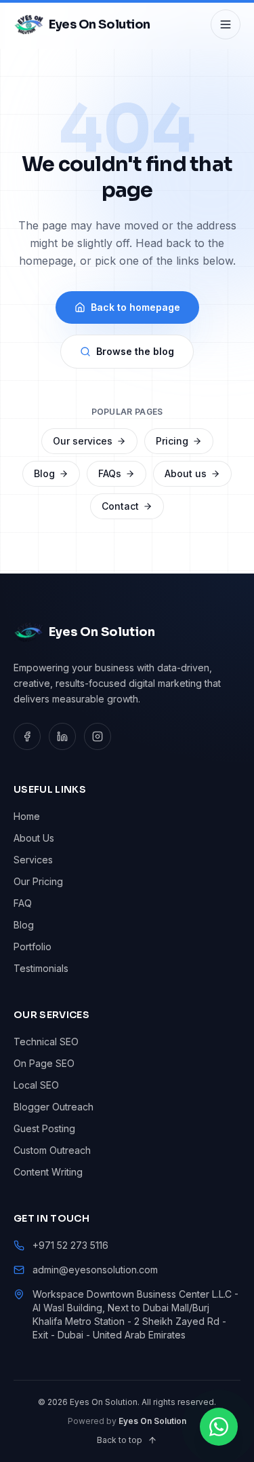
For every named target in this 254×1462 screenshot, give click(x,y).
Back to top (119, 1440)
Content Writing (48, 1172)
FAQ (23, 903)
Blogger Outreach (53, 1106)
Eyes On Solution (152, 1421)
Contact (120, 506)
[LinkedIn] (62, 736)
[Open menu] (225, 24)
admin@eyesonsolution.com (95, 1269)
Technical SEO (46, 1041)
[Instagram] (97, 736)
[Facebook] (27, 736)
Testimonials (41, 968)
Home (27, 816)
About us (186, 473)
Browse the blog (135, 351)
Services (33, 859)
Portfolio (32, 946)
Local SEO (36, 1085)
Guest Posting (44, 1128)
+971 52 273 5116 (70, 1245)
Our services (82, 441)
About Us (34, 838)
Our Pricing (38, 881)
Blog (44, 473)
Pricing (172, 441)
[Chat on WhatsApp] (219, 1427)
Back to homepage (135, 307)
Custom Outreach (52, 1150)
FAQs (109, 473)
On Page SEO (44, 1063)
